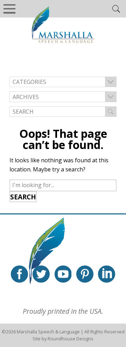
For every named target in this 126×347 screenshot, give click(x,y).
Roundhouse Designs (70, 338)
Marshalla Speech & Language (48, 331)
